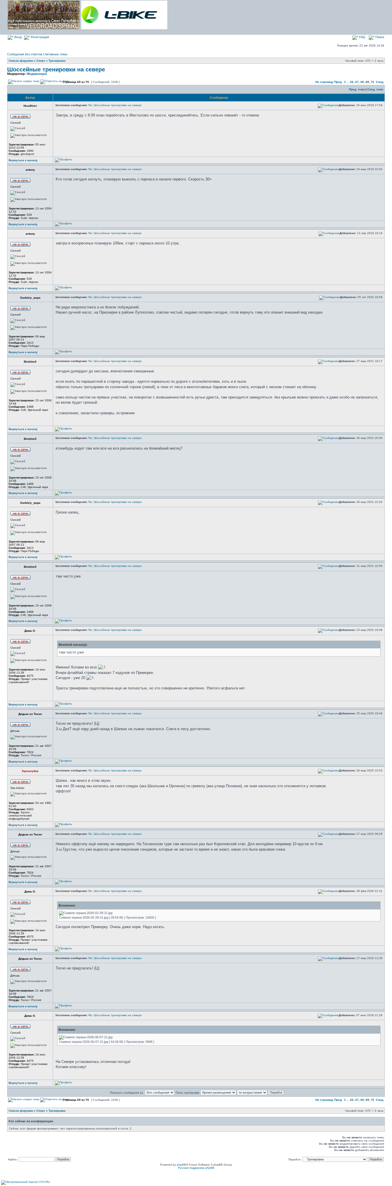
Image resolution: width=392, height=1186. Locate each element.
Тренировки (56, 60)
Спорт (40, 60)
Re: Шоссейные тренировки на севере (115, 105)
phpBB (181, 1164)
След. (380, 81)
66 (352, 81)
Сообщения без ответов (24, 54)
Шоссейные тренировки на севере (56, 69)
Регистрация (39, 37)
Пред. (338, 81)
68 (362, 81)
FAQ (361, 37)
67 (357, 81)
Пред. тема (357, 89)
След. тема (375, 89)
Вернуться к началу (23, 160)
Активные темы (56, 54)
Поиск (379, 37)
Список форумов (21, 60)
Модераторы (37, 73)
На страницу (324, 81)
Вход (17, 37)
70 (372, 81)
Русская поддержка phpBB (196, 1167)
